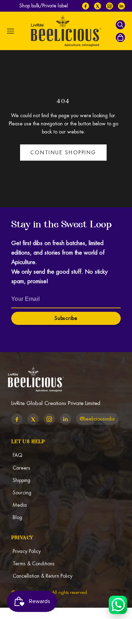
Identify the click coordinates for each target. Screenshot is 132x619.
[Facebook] (85, 6)
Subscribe (66, 318)
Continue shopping (63, 152)
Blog (17, 517)
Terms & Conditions (34, 563)
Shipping (21, 480)
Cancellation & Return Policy (43, 576)
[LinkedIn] (121, 6)
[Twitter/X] (97, 6)
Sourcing (22, 492)
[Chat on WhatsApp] (118, 605)
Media (20, 505)
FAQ (18, 455)
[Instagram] (109, 6)
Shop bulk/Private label (43, 5)
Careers (21, 468)
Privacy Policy (27, 551)
